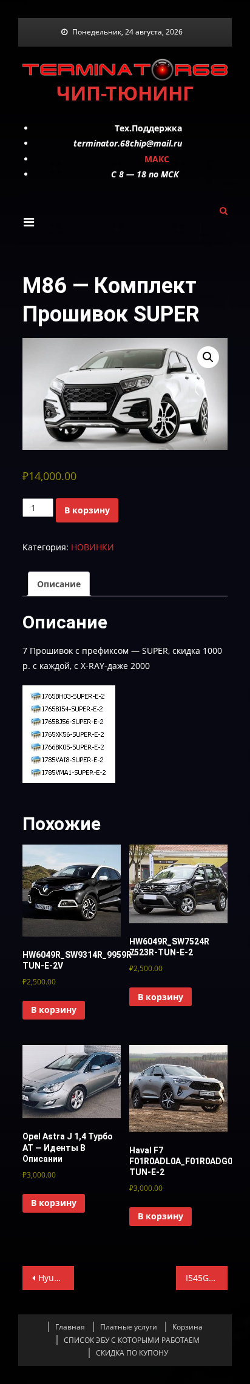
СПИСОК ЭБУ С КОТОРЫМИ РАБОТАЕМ (132, 1340)
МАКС (156, 159)
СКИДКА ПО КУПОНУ (132, 1353)
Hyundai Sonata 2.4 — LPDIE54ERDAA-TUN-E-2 (55, 1277)
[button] (208, 357)
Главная (70, 1327)
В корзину (87, 510)
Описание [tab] (59, 584)
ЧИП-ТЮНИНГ (125, 93)
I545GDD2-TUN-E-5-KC (206, 1277)
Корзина (187, 1327)
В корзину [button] (53, 1009)
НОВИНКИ (92, 547)
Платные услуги (128, 1327)
